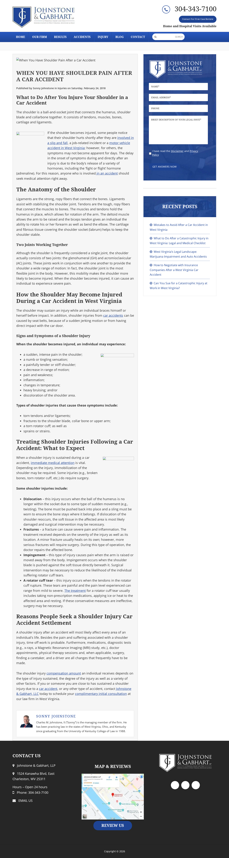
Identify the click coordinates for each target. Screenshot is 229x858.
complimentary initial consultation (101, 694)
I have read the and (175, 152)
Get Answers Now (164, 166)
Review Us (112, 825)
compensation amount (64, 673)
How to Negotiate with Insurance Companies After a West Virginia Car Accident (174, 270)
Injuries (62, 88)
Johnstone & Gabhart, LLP (45, 17)
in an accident (107, 173)
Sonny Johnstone (56, 716)
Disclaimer (177, 151)
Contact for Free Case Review (197, 19)
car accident (48, 689)
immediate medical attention (52, 463)
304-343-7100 (195, 9)
